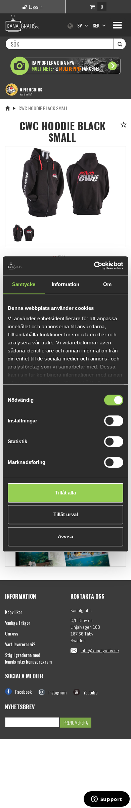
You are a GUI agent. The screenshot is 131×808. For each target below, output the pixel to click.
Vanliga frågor (17, 622)
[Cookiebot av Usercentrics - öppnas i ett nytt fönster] (94, 265)
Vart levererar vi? (20, 644)
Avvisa (65, 536)
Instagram (57, 692)
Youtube (90, 692)
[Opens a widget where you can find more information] (106, 799)
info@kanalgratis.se (100, 651)
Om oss (11, 633)
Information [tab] (65, 284)
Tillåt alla (65, 492)
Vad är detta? (26, 94)
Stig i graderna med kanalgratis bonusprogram (28, 658)
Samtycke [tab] (23, 284)
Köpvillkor (13, 611)
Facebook (23, 691)
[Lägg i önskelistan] (124, 125)
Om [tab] (107, 284)
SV (80, 25)
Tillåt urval (65, 514)
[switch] (113, 420)
